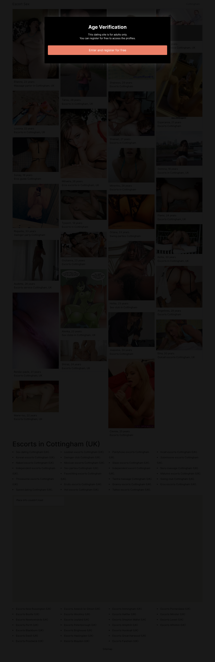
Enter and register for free (107, 50)
